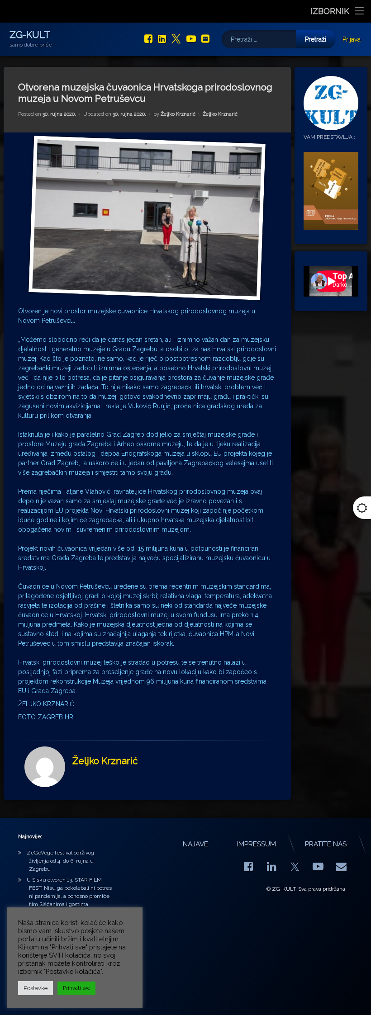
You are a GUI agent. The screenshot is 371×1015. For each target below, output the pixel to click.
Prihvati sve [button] (76, 988)
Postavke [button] (36, 988)
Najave (195, 844)
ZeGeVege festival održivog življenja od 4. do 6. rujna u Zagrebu (60, 861)
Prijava (351, 39)
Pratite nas (326, 844)
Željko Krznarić (178, 114)
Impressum (256, 844)
